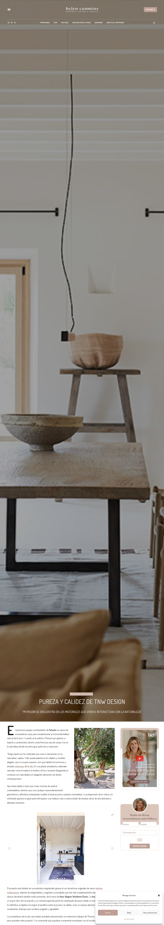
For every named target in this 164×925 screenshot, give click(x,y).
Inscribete (150, 9)
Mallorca (64, 22)
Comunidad (99, 22)
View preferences (150, 912)
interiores (19, 766)
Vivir (55, 22)
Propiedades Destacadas (81, 694)
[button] (159, 895)
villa (31, 766)
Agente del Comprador (115, 22)
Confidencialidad (129, 919)
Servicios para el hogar (81, 22)
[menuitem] (9, 22)
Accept (107, 912)
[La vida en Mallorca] (82, 9)
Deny (129, 912)
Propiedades (45, 22)
